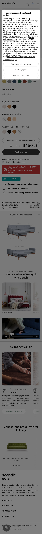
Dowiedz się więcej (10, 60)
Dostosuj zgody (21, 70)
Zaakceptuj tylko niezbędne (21, 64)
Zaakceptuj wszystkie (21, 75)
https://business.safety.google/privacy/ (21, 57)
